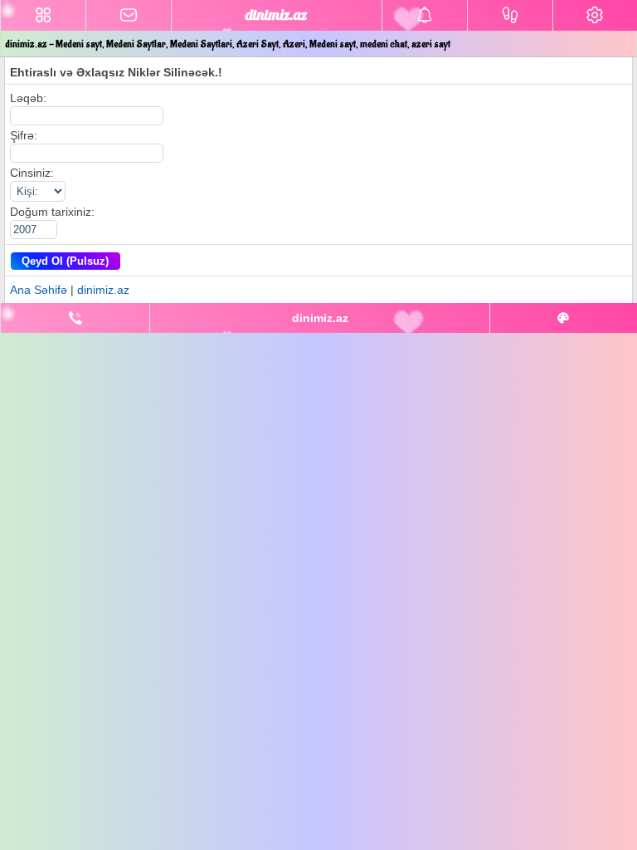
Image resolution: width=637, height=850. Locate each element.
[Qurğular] (595, 15)
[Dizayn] (564, 317)
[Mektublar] (424, 15)
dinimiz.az (103, 289)
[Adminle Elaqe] (75, 317)
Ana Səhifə (38, 289)
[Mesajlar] (128, 15)
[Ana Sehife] (43, 15)
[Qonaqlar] (510, 15)
